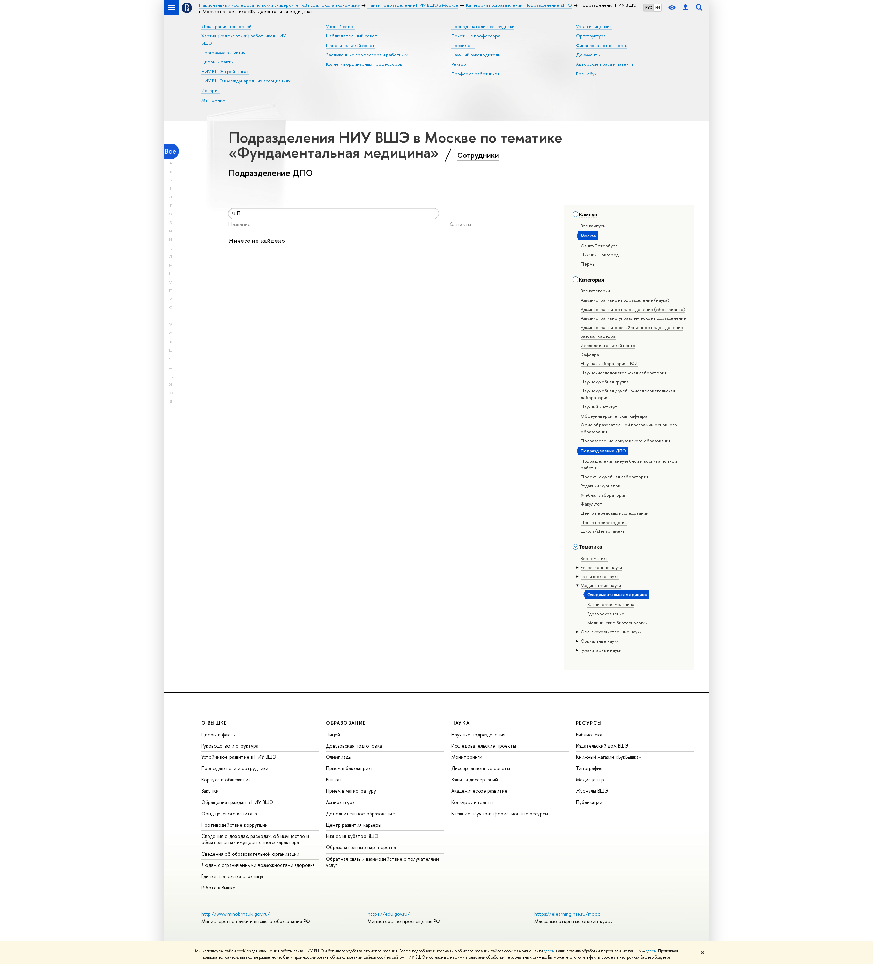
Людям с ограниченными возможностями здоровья (258, 865)
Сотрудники (478, 155)
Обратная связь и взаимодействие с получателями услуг (382, 862)
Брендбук (586, 74)
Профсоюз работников (475, 74)
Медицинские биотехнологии (617, 623)
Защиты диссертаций (474, 779)
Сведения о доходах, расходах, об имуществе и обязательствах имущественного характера (255, 839)
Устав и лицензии (594, 26)
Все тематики (594, 558)
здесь (549, 951)
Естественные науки (601, 567)
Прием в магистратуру (351, 790)
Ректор (458, 64)
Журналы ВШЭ (592, 790)
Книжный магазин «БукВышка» (608, 757)
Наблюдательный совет (351, 36)
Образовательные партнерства (361, 847)
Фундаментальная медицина (617, 594)
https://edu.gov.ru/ (389, 913)
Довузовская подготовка (354, 745)
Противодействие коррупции (234, 825)
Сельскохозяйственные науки (611, 632)
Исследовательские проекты (483, 745)
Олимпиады (339, 757)
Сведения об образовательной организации (250, 853)
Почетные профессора (475, 36)
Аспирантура (340, 802)
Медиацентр (590, 779)
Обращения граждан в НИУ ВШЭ (237, 802)
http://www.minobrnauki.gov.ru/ (235, 913)
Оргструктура (591, 36)
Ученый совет (340, 26)
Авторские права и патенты (605, 64)
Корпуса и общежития (226, 779)
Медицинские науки (601, 585)
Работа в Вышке (218, 887)
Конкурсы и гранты (472, 802)
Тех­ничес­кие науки (600, 576)
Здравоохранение (605, 614)
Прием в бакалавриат (349, 768)
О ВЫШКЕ (214, 723)
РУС (648, 7)
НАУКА (460, 723)
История (210, 90)
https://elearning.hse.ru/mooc (567, 913)
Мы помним (213, 100)
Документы (588, 54)
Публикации (589, 802)
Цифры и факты (217, 62)
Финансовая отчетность (601, 45)
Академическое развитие (479, 790)
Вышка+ (334, 779)
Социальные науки (600, 641)
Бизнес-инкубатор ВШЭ (352, 836)
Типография (589, 768)
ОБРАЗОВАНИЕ (346, 723)
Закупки (210, 790)
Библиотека (589, 734)
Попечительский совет (350, 45)
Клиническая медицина (610, 604)
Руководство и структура (229, 745)
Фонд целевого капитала (229, 813)
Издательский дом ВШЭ (602, 745)
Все (170, 151)
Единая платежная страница (232, 876)
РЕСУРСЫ (589, 723)
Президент (463, 45)
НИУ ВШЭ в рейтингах (225, 71)
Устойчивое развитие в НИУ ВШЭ (238, 757)
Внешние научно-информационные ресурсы (499, 813)
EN (657, 7)
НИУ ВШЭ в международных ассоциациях (246, 81)
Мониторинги (466, 757)
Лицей (333, 734)
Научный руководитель (475, 54)
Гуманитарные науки (601, 650)
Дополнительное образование (360, 813)
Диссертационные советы (480, 768)
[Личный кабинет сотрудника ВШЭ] (685, 7)
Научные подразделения (478, 734)
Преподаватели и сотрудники (482, 26)
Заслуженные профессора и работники (367, 54)
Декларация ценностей (226, 26)
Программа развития (223, 52)
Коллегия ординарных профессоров (364, 64)
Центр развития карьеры (353, 825)
